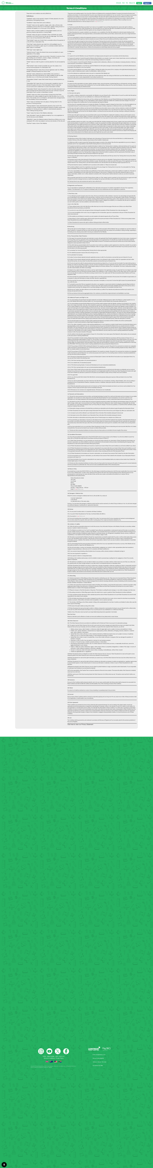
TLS (127, 3)
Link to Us (61, 1056)
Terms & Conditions (49, 1058)
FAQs (44, 1056)
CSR (56, 1056)
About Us (132, 3)
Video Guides (51, 1056)
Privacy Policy (60, 1058)
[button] (4, 1164)
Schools (118, 3)
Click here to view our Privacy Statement (80, 724)
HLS (123, 3)
